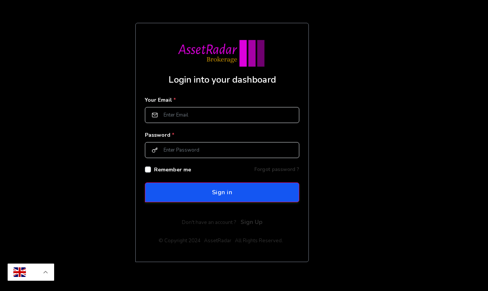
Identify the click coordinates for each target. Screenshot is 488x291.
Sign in (222, 192)
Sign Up (251, 222)
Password (159, 135)
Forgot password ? (276, 169)
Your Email (160, 100)
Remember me (172, 169)
